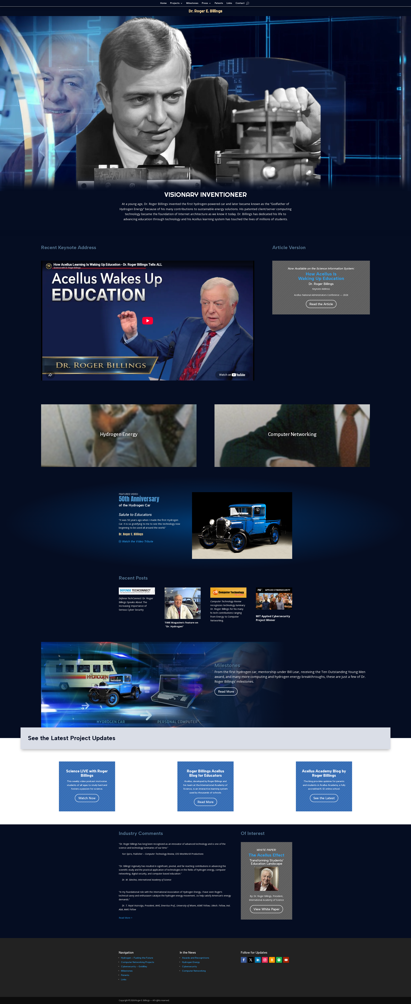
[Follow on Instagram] (265, 960)
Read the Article (321, 304)
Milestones (192, 3)
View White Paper (267, 909)
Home (163, 3)
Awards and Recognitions (195, 957)
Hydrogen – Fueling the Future (137, 957)
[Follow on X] (251, 960)
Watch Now (87, 798)
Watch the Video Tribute (137, 541)
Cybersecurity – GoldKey (134, 966)
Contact (240, 3)
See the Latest (324, 798)
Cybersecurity (189, 966)
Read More (226, 691)
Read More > (125, 917)
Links (229, 3)
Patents (219, 3)
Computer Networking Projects (137, 962)
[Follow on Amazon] (272, 960)
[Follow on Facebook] (244, 960)
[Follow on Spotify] (279, 960)
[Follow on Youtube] (286, 960)
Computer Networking (194, 970)
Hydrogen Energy (191, 962)
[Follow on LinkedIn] (258, 960)
